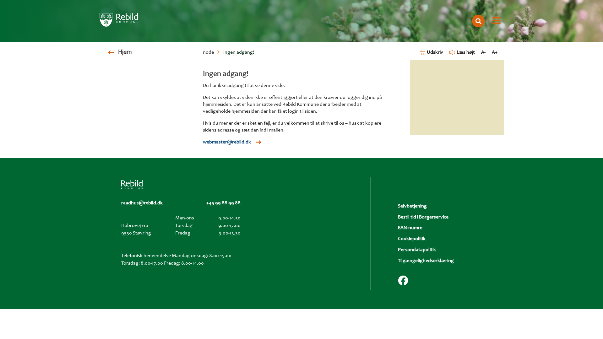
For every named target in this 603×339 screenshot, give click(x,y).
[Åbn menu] (496, 21)
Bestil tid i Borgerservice (423, 217)
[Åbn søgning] (478, 21)
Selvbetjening (412, 206)
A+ (494, 52)
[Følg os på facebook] (403, 280)
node (208, 52)
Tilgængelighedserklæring (426, 260)
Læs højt (466, 52)
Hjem (125, 52)
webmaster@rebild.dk (227, 142)
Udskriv (435, 52)
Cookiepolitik (412, 238)
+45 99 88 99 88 (223, 203)
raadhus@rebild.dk (142, 203)
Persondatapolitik (417, 249)
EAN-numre (410, 227)
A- (483, 52)
